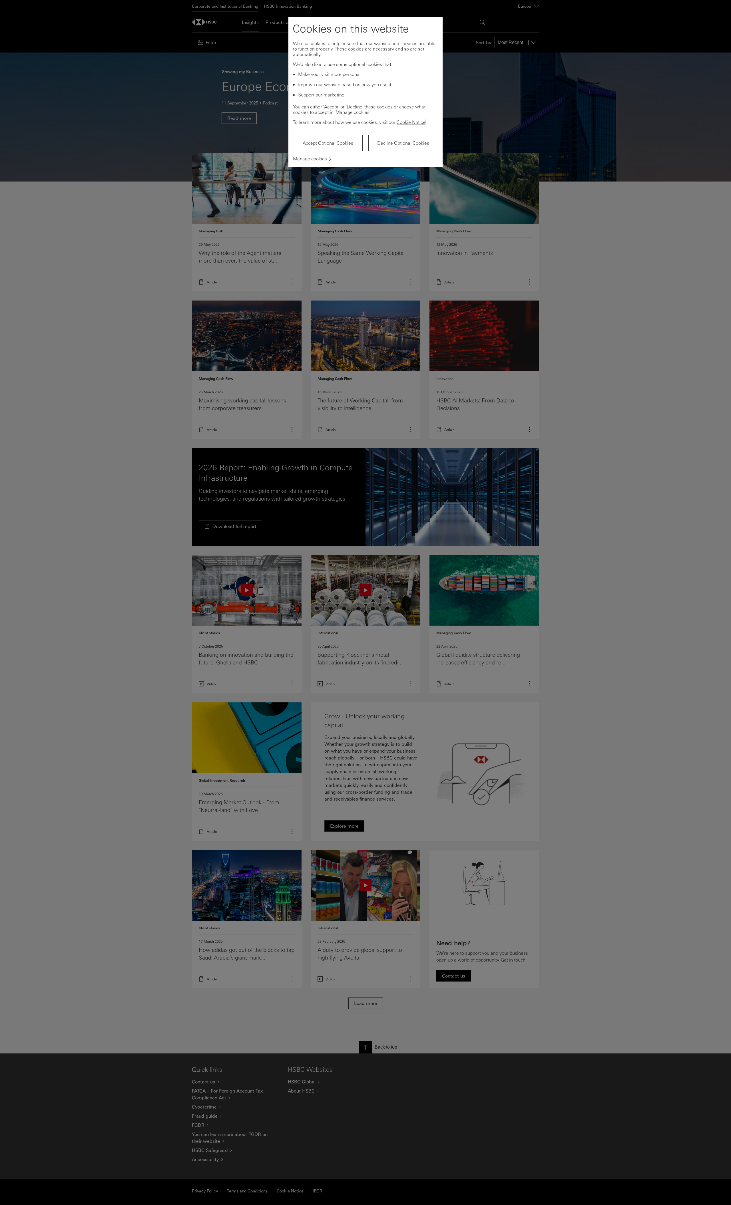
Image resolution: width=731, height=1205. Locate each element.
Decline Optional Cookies (403, 143)
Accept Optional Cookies (328, 143)
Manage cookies (310, 159)
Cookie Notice (411, 122)
